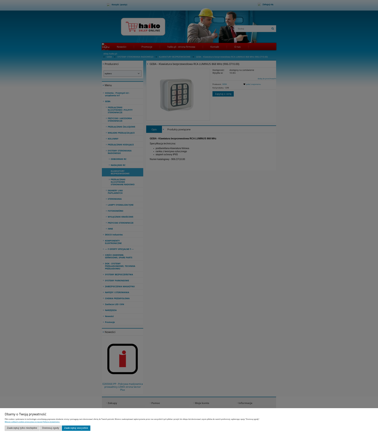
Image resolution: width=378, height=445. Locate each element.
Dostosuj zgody (50, 428)
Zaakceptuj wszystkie (76, 428)
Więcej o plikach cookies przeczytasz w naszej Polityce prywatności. (32, 421)
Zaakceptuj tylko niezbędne (22, 428)
